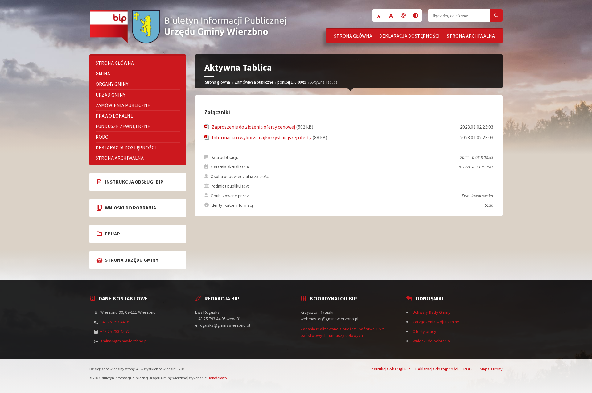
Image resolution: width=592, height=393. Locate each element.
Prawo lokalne (114, 116)
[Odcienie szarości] (415, 15)
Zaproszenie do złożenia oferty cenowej (253, 127)
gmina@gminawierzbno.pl (124, 341)
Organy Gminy (112, 84)
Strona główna (353, 36)
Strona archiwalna (471, 36)
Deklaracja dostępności (409, 36)
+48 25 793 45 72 (115, 331)
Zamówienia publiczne (254, 82)
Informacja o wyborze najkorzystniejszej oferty (261, 137)
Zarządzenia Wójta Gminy (436, 322)
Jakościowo (217, 377)
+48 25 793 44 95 (115, 322)
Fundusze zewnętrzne (123, 126)
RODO (102, 137)
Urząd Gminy (110, 95)
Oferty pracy (424, 331)
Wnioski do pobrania (431, 341)
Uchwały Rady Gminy (431, 312)
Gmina (103, 73)
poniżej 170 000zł (292, 82)
